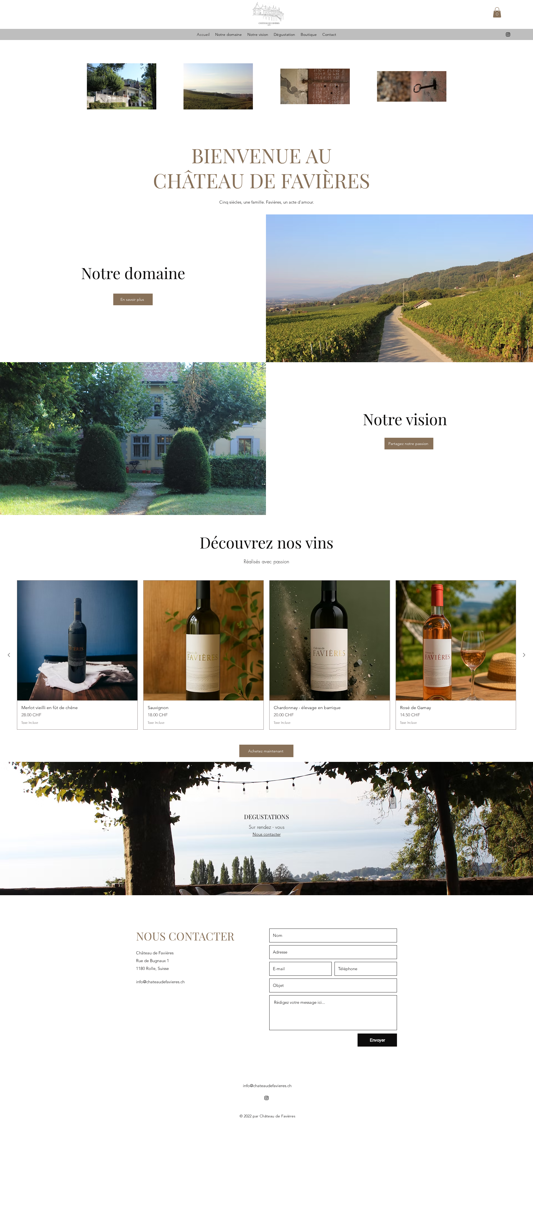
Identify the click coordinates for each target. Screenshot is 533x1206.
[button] (497, 12)
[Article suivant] (524, 655)
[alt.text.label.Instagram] (508, 34)
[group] (266, 655)
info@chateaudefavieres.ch (160, 981)
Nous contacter (267, 834)
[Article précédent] (9, 655)
